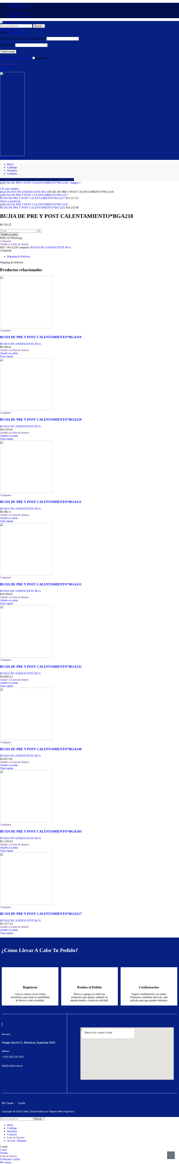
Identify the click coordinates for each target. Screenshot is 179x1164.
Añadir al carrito (9, 234)
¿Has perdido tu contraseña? (15, 58)
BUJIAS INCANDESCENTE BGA (27, 191)
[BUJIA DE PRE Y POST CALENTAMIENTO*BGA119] (26, 327)
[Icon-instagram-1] (10, 1079)
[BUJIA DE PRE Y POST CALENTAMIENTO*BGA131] (26, 574)
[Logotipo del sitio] (4, 22)
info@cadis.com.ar (12, 1065)
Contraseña (7, 45)
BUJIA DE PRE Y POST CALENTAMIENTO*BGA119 (40, 337)
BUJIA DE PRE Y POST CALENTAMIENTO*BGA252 (33, 207)
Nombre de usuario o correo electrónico (23, 38)
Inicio (3, 191)
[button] (9, 353)
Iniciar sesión (8, 51)
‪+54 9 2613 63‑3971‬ (13, 1056)
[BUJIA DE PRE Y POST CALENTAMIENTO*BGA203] (26, 821)
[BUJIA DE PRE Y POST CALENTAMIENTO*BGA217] (26, 903)
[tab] (18, 256)
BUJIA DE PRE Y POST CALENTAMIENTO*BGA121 (41, 502)
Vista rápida (6, 356)
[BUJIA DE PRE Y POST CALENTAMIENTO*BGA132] (26, 656)
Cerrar (3, 1149)
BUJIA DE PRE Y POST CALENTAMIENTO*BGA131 (41, 584)
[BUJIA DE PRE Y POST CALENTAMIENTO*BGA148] (26, 739)
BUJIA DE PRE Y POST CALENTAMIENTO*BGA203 (41, 831)
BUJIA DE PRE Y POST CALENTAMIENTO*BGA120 (41, 419)
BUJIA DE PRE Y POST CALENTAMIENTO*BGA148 (41, 749)
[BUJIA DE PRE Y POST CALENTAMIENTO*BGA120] (26, 409)
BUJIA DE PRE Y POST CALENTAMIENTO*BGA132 (41, 666)
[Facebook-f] (4, 1079)
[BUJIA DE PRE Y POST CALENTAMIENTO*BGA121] (26, 492)
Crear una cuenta (16, 32)
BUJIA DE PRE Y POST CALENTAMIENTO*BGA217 (33, 198)
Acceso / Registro (17, 1140)
